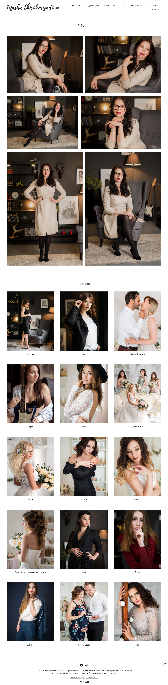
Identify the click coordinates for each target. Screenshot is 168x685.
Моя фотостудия (138, 6)
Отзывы (123, 6)
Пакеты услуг (109, 6)
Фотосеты (76, 6)
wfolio (87, 682)
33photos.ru (111, 673)
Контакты (155, 9)
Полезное (155, 6)
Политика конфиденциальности (84, 677)
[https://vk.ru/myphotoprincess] (81, 665)
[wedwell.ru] (33, 7)
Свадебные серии (92, 6)
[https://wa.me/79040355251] (86, 665)
